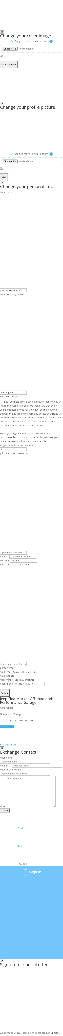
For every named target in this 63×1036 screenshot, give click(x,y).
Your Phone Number (11, 769)
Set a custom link (31, 411)
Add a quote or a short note (15, 564)
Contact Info (7, 667)
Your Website (7, 675)
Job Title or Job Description (14, 453)
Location (5, 560)
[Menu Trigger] (58, 9)
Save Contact (7, 726)
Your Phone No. (8, 683)
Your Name (6, 192)
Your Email (6, 671)
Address (4, 556)
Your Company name (11, 294)
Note (3, 806)
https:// (4, 679)
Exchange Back (8, 744)
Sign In (35, 872)
